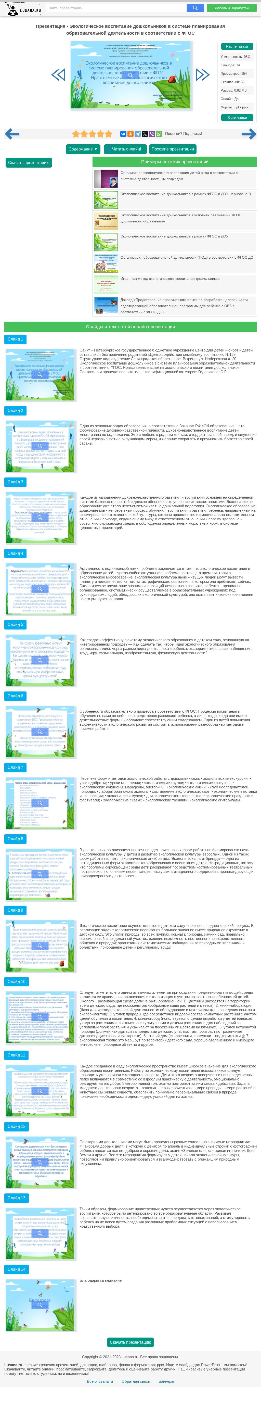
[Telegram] (138, 134)
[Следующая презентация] (249, 134)
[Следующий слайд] (202, 75)
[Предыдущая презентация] (14, 134)
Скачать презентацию (28, 162)
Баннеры (166, 1381)
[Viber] (152, 134)
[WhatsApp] (159, 134)
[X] (145, 134)
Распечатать (237, 46)
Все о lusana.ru (100, 1381)
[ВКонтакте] (123, 134)
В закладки (237, 118)
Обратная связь (136, 1381)
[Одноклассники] (130, 134)
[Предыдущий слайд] (58, 75)
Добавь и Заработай (232, 8)
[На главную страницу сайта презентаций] (25, 10)
